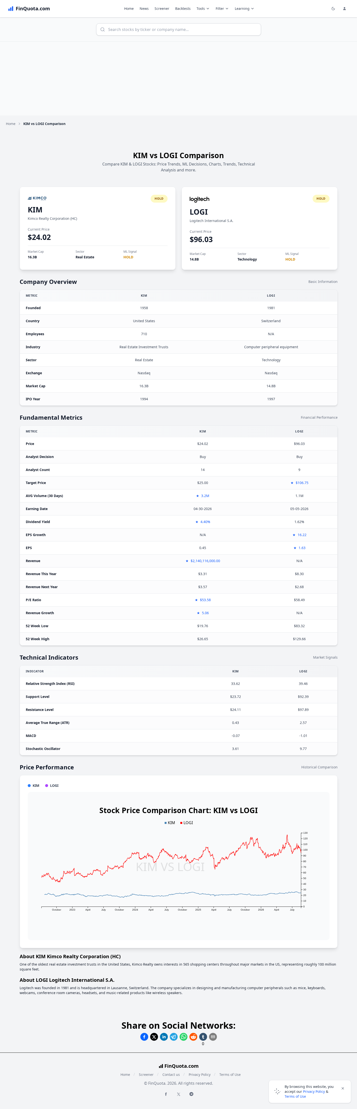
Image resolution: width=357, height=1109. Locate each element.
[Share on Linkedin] (164, 1037)
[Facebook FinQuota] (166, 1094)
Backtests (183, 8)
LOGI (199, 212)
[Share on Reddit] (193, 1037)
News (144, 8)
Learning (242, 8)
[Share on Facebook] (144, 1037)
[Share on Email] (213, 1037)
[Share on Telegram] (174, 1037)
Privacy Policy (200, 1074)
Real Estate (85, 257)
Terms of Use (230, 1074)
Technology (247, 259)
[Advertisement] (178, 78)
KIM (35, 210)
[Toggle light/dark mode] (333, 8)
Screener (162, 8)
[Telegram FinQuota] (191, 1094)
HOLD (128, 257)
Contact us (171, 1074)
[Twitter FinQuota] (179, 1094)
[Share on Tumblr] (203, 1037)
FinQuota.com (181, 1066)
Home (129, 8)
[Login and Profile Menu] (344, 8)
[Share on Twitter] (154, 1037)
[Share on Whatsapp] (183, 1037)
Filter (220, 8)
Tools (201, 8)
